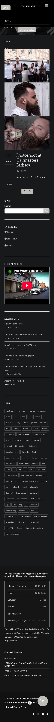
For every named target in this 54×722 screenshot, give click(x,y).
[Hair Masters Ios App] (43, 713)
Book (7, 35)
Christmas (10, 434)
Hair (7, 428)
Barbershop (40, 475)
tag (20, 504)
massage (42, 411)
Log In (6, 7)
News (7, 69)
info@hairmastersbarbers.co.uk (28, 675)
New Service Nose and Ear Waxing (20, 345)
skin (23, 417)
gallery (34, 423)
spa (30, 417)
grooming (10, 522)
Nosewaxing (11, 510)
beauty (17, 423)
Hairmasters (20, 446)
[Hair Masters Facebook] (33, 713)
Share (9, 184)
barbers (35, 464)
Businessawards (12, 458)
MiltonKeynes (26, 475)
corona (44, 481)
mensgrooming (40, 516)
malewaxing (10, 516)
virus (8, 487)
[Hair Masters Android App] (47, 713)
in (14, 469)
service (44, 458)
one (43, 464)
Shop (7, 41)
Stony (26, 440)
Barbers (26, 428)
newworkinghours (13, 534)
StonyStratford (12, 481)
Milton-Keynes (24, 434)
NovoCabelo (35, 522)
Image (10, 232)
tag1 (7, 504)
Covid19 (9, 493)
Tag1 (34, 452)
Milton (8, 440)
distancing (34, 487)
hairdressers (22, 499)
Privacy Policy (19, 707)
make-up (21, 411)
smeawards (10, 464)
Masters (16, 428)
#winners (33, 446)
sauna (16, 417)
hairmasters (24, 464)
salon (8, 417)
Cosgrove (41, 469)
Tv (26, 504)
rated (8, 469)
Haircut (9, 446)
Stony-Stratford (39, 434)
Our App (9, 55)
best (24, 458)
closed (16, 487)
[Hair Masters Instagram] (38, 713)
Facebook (10, 499)
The (14, 504)
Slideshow (12, 238)
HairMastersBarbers (29, 481)
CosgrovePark (11, 475)
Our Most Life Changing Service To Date (23, 334)
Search (7, 206)
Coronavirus (21, 493)
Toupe (19, 528)
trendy (37, 417)
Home (7, 21)
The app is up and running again (19, 355)
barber (8, 423)
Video (10, 245)
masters (33, 504)
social (24, 487)
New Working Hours (13, 323)
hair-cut (43, 423)
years (31, 469)
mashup (31, 411)
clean (25, 423)
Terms (9, 707)
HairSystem (22, 522)
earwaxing (23, 510)
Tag (38, 499)
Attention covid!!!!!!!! (14, 380)
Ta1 (32, 499)
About (8, 62)
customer (34, 458)
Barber (45, 428)
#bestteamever (12, 452)
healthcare (10, 411)
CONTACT (9, 76)
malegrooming (25, 516)
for (20, 469)
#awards (25, 452)
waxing (33, 510)
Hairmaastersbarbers (34, 528)
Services (10, 28)
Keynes (18, 440)
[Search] (47, 210)
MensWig (10, 528)
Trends (36, 428)
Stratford (35, 440)
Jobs (7, 49)
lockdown (33, 493)
